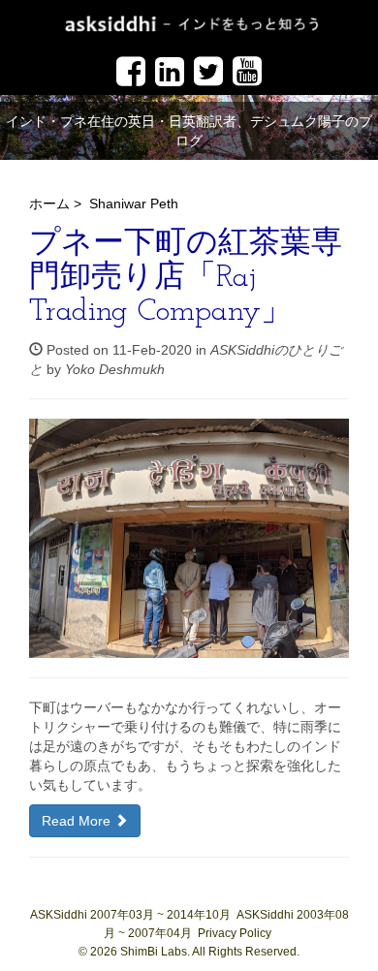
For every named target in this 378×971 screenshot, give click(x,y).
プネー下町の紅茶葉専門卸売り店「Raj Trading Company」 (185, 278)
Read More (78, 821)
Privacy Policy (234, 933)
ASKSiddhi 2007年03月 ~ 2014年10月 (130, 915)
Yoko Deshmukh (115, 369)
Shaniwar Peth (133, 203)
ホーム (49, 203)
